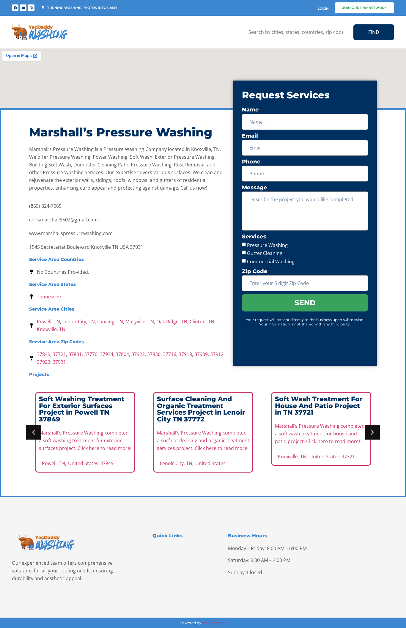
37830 (153, 354)
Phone (251, 162)
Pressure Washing (267, 245)
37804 (122, 354)
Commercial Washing (271, 261)
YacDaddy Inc (214, 623)
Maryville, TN (139, 321)
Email (250, 136)
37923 (43, 362)
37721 (59, 354)
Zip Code (254, 271)
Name (250, 110)
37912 (217, 354)
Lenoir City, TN (78, 321)
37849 (43, 354)
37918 (185, 354)
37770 (90, 354)
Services (254, 237)
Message (254, 188)
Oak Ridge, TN (171, 321)
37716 (169, 354)
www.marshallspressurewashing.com (71, 233)
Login (323, 9)
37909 (201, 354)
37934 (106, 354)
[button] (33, 432)
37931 (59, 362)
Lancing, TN (110, 321)
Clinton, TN (202, 321)
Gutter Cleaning (264, 253)
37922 (138, 354)
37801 (75, 354)
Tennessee (49, 296)
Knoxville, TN (51, 329)
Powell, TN (48, 321)
